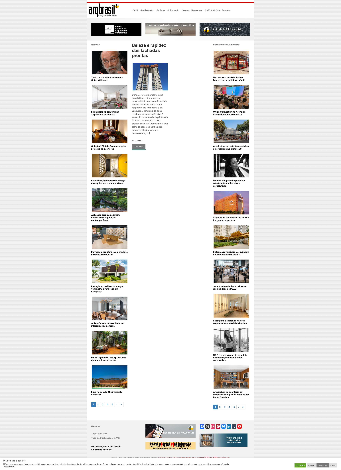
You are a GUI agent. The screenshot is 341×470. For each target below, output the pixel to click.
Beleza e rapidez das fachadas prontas (149, 50)
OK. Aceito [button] (300, 465)
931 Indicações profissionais (106, 446)
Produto (138, 140)
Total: (94, 433)
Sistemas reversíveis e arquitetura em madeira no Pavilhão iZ (231, 253)
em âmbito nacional (101, 449)
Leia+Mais (139, 146)
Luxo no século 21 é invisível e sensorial (107, 393)
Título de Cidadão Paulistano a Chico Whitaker (107, 78)
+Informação (173, 10)
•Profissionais (146, 10)
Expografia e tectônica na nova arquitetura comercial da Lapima (230, 322)
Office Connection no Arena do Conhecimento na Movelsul (229, 113)
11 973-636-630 (212, 10)
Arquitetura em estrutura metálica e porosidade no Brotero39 (231, 147)
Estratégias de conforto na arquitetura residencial (105, 113)
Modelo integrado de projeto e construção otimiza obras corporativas (229, 183)
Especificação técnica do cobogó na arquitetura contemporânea (108, 182)
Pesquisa (226, 10)
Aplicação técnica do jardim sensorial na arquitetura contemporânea (105, 218)
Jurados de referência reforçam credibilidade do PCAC (230, 287)
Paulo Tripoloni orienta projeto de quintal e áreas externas (108, 359)
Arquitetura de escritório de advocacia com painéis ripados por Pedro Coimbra (231, 395)
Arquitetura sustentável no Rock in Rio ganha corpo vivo (231, 219)
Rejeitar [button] (311, 465)
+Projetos (160, 10)
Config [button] (332, 465)
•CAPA (135, 10)
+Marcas (185, 10)
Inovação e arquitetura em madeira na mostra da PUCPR (109, 253)
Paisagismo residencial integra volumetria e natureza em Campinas (107, 289)
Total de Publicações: (102, 438)
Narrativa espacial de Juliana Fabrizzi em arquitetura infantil (229, 78)
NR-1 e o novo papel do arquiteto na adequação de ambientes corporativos (230, 358)
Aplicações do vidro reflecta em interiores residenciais (107, 324)
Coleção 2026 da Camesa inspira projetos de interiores (108, 147)
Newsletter (196, 10)
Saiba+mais (322, 465)
